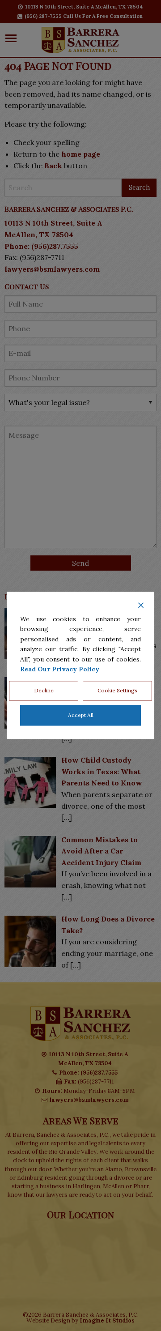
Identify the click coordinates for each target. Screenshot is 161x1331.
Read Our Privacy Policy (59, 669)
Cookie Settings (117, 690)
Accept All (80, 715)
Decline (44, 690)
